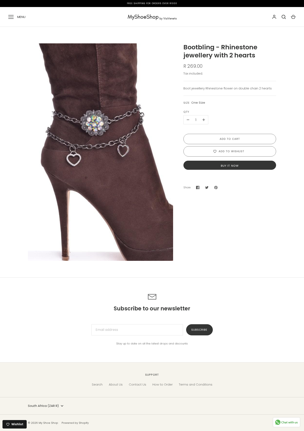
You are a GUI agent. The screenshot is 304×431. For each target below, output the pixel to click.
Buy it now (230, 166)
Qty (186, 112)
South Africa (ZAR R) (43, 406)
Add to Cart (230, 139)
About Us (116, 384)
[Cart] (293, 16)
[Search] (283, 16)
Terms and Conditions (195, 384)
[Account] (274, 16)
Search (97, 384)
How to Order (162, 384)
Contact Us (137, 384)
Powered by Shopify (75, 423)
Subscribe (199, 330)
